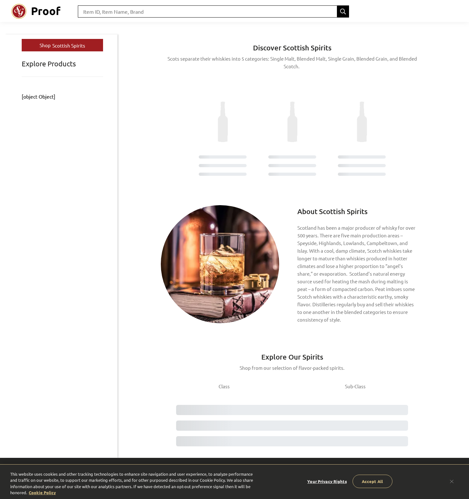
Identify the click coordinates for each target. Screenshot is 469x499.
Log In (447, 11)
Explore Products (49, 63)
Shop (62, 45)
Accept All (372, 481)
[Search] (343, 11)
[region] (234, 481)
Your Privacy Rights (326, 481)
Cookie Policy (42, 492)
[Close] (452, 481)
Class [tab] (224, 386)
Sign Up (419, 11)
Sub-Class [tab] (355, 386)
